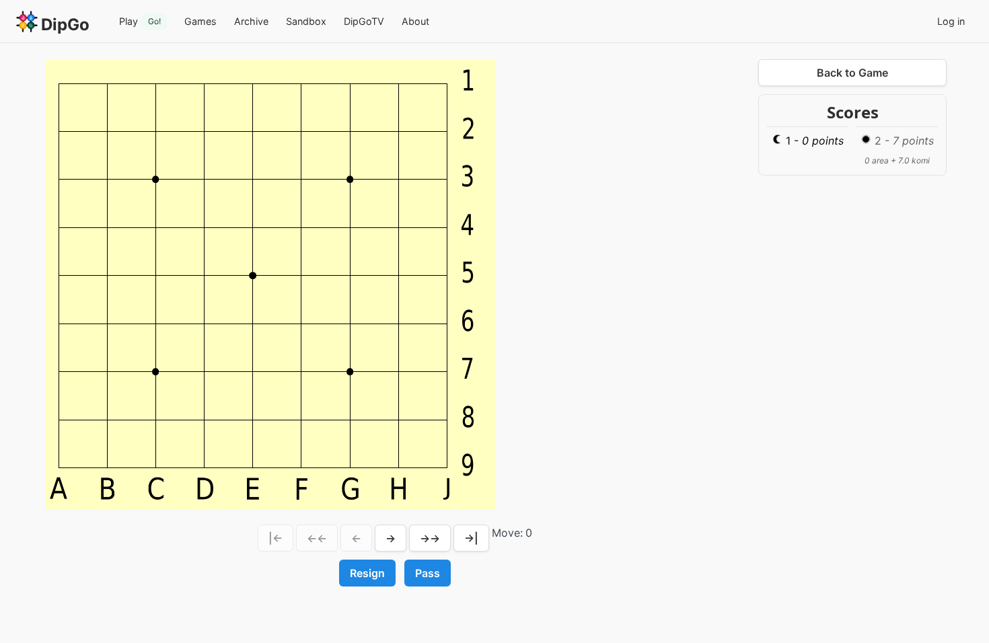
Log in (951, 21)
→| (471, 538)
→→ (430, 538)
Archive (251, 21)
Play (140, 21)
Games (200, 21)
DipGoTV (364, 21)
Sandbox (306, 21)
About (415, 21)
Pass (427, 573)
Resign (367, 573)
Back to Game (852, 72)
